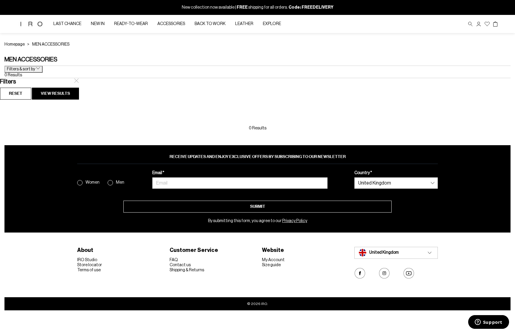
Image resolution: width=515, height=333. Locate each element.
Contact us (180, 265)
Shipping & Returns (187, 270)
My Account (273, 260)
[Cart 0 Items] (495, 24)
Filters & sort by (21, 69)
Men (120, 182)
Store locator (89, 265)
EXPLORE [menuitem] (272, 24)
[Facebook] (359, 273)
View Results (55, 93)
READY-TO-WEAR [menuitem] (131, 24)
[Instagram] (384, 273)
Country (362, 173)
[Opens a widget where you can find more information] (488, 322)
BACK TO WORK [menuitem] (210, 24)
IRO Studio (87, 260)
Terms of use (89, 270)
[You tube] (408, 273)
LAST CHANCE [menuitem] (67, 24)
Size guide (271, 265)
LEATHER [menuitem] (244, 24)
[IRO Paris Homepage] (31, 24)
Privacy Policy (294, 221)
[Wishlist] (487, 24)
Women (93, 182)
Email (157, 173)
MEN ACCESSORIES (50, 44)
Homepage (14, 44)
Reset (15, 93)
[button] (478, 24)
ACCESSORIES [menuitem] (171, 24)
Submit (257, 206)
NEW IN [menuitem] (98, 24)
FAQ (174, 260)
